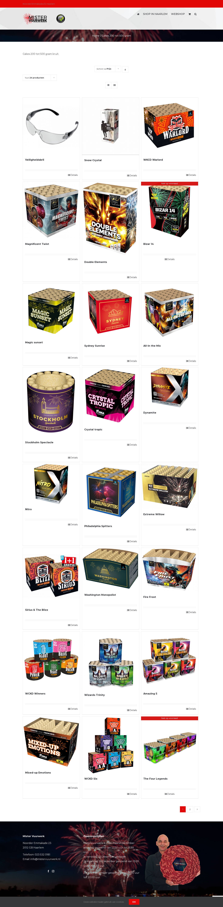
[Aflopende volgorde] (125, 69)
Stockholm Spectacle (39, 442)
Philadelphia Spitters (98, 526)
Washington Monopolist (100, 594)
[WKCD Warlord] (169, 126)
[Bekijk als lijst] (114, 85)
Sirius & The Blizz (36, 609)
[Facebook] (48, 871)
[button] (195, 14)
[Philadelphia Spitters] (110, 492)
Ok (134, 902)
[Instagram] (53, 871)
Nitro (28, 509)
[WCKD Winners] (51, 659)
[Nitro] (51, 484)
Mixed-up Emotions (38, 772)
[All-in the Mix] (169, 312)
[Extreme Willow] (169, 486)
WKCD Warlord (153, 159)
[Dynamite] (169, 387)
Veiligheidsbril (34, 159)
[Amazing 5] (169, 659)
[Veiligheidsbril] (51, 126)
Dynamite (149, 412)
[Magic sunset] (51, 310)
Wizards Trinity (94, 695)
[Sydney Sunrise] (110, 312)
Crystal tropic (93, 429)
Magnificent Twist (37, 244)
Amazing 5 (150, 693)
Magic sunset (34, 342)
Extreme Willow (153, 514)
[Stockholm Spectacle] (51, 402)
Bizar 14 (148, 244)
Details (74, 175)
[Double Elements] (110, 219)
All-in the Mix (152, 345)
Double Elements (95, 262)
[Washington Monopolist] (110, 569)
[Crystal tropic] (110, 395)
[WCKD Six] (110, 745)
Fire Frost (149, 597)
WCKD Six (90, 778)
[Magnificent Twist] (51, 210)
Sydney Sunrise (94, 345)
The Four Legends (155, 778)
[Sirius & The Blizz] (51, 576)
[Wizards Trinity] (110, 660)
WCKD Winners (35, 693)
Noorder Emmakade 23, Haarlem (39, 4)
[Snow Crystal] (110, 126)
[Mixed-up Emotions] (51, 741)
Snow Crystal (93, 160)
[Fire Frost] (169, 570)
